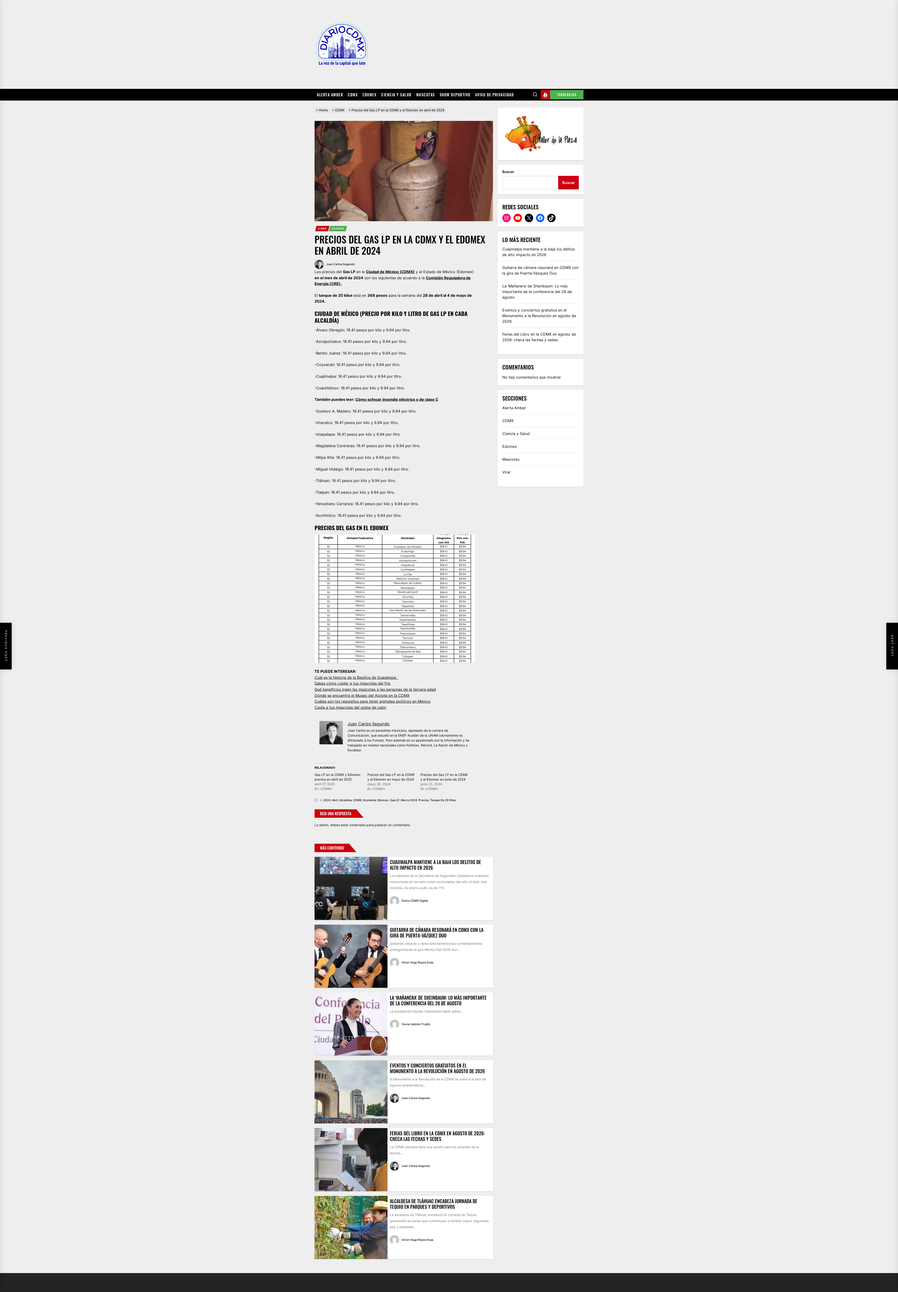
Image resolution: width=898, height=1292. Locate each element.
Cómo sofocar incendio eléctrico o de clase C (396, 399)
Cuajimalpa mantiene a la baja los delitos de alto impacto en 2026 (435, 864)
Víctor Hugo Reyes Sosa (417, 962)
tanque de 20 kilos (443, 800)
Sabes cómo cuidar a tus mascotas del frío (353, 683)
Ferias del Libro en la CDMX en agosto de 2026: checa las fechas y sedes (437, 1136)
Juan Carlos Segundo (340, 264)
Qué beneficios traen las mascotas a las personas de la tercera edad (375, 689)
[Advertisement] (477, 44)
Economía (369, 800)
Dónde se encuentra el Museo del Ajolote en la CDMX (362, 695)
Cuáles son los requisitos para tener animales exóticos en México (373, 701)
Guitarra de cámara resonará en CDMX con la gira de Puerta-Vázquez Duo (436, 932)
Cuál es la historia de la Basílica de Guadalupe (356, 677)
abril (335, 800)
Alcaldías (346, 800)
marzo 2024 (409, 800)
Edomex (369, 94)
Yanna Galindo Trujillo (416, 1024)
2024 (326, 800)
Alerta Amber (330, 94)
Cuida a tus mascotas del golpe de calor (350, 707)
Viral (506, 472)
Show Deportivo (455, 94)
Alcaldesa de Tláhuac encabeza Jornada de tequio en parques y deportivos (433, 1204)
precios (424, 800)
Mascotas (425, 94)
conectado (357, 825)
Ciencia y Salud (396, 94)
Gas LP (394, 800)
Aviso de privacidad (494, 94)
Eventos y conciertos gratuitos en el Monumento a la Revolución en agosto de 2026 (437, 1068)
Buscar (508, 172)
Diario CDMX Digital (415, 900)
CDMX (353, 94)
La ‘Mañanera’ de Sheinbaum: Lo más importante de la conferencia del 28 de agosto (438, 1000)
